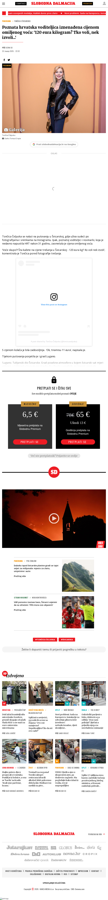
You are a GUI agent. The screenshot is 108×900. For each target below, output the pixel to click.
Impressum (83, 870)
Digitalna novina (52, 874)
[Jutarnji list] (19, 847)
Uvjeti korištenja (13, 870)
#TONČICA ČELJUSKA (45, 639)
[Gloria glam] (99, 847)
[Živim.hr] (80, 847)
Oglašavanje (35, 874)
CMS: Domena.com (77, 889)
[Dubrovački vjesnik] (36, 860)
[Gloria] (90, 847)
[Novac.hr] (71, 854)
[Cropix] (89, 854)
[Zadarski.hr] (59, 860)
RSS (65, 874)
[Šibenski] (76, 860)
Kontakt (95, 870)
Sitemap (74, 874)
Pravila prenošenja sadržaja (38, 870)
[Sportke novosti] (53, 847)
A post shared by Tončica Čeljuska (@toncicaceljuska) (54, 341)
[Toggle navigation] (3, 3)
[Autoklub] (51, 854)
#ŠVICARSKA (67, 639)
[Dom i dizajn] (36, 854)
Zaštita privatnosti (65, 870)
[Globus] (66, 847)
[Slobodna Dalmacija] (53, 3)
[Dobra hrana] (20, 854)
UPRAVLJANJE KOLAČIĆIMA (54, 883)
